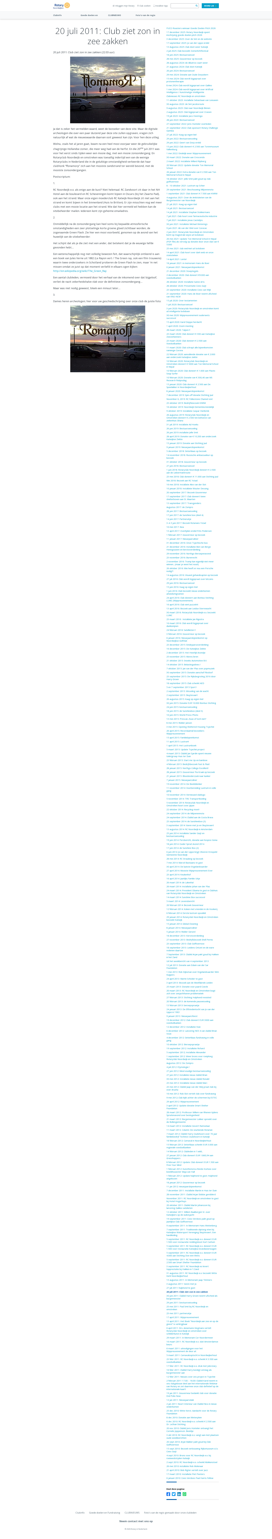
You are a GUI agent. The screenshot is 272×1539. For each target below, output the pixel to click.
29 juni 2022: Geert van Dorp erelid (183, 142)
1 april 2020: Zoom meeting (179, 326)
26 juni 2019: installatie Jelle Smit (182, 432)
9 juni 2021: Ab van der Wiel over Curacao (186, 228)
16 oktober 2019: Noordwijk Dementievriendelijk (190, 406)
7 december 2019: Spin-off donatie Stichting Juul (189, 395)
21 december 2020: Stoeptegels (182, 271)
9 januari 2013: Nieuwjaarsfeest (181, 1016)
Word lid (209, 5)
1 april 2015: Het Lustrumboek (181, 745)
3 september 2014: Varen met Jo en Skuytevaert (190, 825)
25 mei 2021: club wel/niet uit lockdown (185, 248)
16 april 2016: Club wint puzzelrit (182, 604)
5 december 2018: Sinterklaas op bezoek (186, 451)
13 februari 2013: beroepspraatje (182, 1005)
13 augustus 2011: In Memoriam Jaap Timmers (189, 1279)
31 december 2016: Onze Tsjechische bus (187, 542)
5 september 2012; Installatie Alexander (186, 1052)
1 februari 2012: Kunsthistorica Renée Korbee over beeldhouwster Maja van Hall (191, 1170)
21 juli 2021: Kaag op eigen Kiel (181, 204)
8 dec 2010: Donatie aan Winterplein (184, 1417)
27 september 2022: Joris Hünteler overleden (188, 123)
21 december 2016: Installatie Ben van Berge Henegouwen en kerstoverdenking (188, 548)
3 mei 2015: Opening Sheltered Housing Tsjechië (190, 726)
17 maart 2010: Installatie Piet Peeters (185, 1474)
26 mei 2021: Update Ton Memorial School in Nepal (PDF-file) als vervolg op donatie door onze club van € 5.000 (192, 241)
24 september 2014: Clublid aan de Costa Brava (189, 817)
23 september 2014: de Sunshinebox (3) (186, 821)
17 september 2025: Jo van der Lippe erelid (187, 42)
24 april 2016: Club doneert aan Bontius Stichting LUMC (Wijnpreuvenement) (190, 599)
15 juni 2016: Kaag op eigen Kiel (182, 587)
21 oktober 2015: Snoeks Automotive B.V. (186, 660)
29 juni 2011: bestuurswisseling (181, 1302)
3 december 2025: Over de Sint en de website (189, 39)
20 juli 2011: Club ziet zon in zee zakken (187, 1291)
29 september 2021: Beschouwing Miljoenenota (189, 189)
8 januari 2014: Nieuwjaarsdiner (181, 927)
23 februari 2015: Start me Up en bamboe (186, 760)
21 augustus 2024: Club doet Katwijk (184, 66)
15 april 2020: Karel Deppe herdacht (184, 322)
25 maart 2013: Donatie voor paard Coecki (187, 986)
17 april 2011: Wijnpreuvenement (182, 1317)
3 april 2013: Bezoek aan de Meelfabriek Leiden (189, 982)
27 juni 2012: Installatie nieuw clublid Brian (186, 1075)
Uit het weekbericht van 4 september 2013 (187, 961)
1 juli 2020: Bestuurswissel (179, 304)
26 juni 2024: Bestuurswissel (180, 70)
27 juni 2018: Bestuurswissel (180, 465)
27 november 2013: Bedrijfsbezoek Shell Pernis (189, 939)
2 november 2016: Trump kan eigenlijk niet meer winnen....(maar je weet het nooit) (190, 563)
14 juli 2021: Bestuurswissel (180, 208)
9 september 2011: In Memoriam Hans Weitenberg (191, 1225)
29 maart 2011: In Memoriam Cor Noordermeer (189, 1337)
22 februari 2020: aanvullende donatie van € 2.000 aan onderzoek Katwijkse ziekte (190, 355)
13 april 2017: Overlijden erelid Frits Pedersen (189, 530)
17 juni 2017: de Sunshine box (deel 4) (184, 515)
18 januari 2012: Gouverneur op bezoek (185, 1182)
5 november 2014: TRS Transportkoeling (186, 798)
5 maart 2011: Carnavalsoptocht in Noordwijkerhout (191, 1355)
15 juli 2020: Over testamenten (181, 300)
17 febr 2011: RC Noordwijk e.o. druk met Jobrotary (191, 1365)
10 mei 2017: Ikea (175, 527)
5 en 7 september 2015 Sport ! (181, 687)
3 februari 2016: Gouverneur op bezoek (185, 633)
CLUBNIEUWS (114, 15)
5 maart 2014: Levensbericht (180, 901)
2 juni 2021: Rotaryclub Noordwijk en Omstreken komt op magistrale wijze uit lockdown (190, 233)
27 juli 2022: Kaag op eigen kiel (181, 134)
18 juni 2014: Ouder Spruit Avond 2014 (185, 844)
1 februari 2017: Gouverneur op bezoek (185, 534)
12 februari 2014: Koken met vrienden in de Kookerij (191, 909)
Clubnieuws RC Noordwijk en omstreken (185, 96)
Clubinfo (57, 15)
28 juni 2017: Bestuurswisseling (181, 511)
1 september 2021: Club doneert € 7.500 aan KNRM (191, 193)
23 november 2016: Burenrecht (181, 557)
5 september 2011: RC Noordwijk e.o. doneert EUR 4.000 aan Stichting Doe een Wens (191, 1254)
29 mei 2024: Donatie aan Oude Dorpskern (187, 74)
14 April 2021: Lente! (176, 259)
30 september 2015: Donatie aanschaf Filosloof (189, 672)
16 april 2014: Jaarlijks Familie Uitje (183, 878)
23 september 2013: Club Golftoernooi (185, 943)
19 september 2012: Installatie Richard (185, 1048)
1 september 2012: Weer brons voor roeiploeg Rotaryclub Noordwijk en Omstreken (189, 1057)
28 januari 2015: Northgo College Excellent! (187, 768)
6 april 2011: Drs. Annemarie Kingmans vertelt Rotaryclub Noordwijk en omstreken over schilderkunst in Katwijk (188, 1331)
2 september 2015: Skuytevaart (182, 695)
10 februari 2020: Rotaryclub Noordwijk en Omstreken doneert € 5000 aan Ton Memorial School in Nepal (192, 364)
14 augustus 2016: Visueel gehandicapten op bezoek (192, 575)
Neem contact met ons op (136, 1521)
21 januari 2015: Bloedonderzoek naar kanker (188, 776)
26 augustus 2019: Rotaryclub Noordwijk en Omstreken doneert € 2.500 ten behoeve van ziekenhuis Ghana (188, 417)
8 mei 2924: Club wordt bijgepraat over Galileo (189, 85)
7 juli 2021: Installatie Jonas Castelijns (184, 220)
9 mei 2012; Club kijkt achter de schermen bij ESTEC (191, 1097)
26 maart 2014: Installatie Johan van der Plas (188, 886)
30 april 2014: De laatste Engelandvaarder (187, 866)
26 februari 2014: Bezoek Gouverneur (184, 905)
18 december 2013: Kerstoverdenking (185, 935)
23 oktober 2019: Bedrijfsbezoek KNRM (186, 403)
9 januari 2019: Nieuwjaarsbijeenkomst (185, 447)
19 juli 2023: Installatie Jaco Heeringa (184, 115)
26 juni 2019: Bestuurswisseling (181, 428)
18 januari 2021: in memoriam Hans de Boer (187, 263)
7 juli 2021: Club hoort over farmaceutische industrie (191, 216)
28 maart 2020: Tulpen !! (178, 329)
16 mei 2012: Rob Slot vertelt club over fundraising (191, 1093)
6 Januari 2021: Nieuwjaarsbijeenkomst (185, 267)
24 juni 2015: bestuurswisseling (181, 707)
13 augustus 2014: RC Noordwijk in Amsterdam (189, 829)
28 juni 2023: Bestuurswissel (180, 119)
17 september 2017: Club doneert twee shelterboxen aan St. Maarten (186, 498)
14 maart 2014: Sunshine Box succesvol (185, 897)
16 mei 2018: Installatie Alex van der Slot (186, 484)
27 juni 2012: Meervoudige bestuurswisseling (188, 1071)
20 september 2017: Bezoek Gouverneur (186, 492)
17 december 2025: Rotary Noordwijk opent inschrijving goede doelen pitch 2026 (188, 33)
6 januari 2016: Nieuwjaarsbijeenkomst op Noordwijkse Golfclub (186, 639)
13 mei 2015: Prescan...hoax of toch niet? (186, 718)
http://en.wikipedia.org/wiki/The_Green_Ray (80, 271)
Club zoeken (145, 5)
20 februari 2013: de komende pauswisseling (188, 1001)
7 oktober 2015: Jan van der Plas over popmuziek (190, 668)
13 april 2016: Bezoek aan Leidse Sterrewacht (188, 608)
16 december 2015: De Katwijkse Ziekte (186, 648)
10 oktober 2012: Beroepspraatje (183, 1044)
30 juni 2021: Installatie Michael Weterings (187, 224)
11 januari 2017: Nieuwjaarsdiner (182, 538)
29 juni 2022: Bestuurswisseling (181, 138)
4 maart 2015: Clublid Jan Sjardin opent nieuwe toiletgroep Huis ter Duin (188, 755)
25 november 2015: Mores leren (182, 656)
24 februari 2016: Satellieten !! (181, 630)
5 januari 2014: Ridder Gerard (180, 931)
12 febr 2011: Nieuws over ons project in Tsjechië (190, 1376)
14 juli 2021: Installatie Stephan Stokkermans (188, 212)
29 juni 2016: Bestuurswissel (180, 583)
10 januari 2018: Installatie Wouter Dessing (187, 488)
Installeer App (161, 5)
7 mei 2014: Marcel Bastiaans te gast (184, 862)
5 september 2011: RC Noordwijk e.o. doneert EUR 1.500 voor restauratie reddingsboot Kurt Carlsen (191, 1240)
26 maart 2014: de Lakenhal (180, 882)
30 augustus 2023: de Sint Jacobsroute (185, 104)
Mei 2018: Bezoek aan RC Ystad (181, 480)
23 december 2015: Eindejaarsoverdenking (187, 644)
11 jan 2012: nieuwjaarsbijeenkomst (184, 1186)
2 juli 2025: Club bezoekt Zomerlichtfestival (187, 50)
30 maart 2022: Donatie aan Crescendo (185, 157)
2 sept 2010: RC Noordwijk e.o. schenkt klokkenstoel (191, 1462)
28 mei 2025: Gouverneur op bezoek (184, 58)
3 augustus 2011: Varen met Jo (181, 1283)
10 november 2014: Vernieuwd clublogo (185, 794)
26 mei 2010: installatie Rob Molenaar (184, 1466)
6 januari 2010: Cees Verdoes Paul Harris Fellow (189, 1478)
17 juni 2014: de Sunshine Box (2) (182, 847)
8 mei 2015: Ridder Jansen (179, 722)
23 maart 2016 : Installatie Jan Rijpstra (185, 619)
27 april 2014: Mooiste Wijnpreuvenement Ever (189, 870)
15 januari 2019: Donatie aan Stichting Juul (186, 443)
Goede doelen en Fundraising (104, 1512)
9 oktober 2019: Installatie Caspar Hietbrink (187, 410)
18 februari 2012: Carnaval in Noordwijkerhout (188, 1140)
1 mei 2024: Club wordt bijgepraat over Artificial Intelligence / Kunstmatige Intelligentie (189, 91)
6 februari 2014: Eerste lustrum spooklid (186, 913)
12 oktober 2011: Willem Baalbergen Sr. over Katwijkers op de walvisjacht (188, 1213)
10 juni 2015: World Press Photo (182, 714)
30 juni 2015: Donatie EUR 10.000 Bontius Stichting (191, 703)
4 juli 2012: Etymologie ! (178, 1067)
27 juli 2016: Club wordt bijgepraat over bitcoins (189, 579)
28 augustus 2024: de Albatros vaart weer (187, 62)
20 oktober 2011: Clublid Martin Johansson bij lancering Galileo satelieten (188, 1206)
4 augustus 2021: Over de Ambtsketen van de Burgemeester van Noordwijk (189, 199)
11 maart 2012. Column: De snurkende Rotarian (189, 1129)
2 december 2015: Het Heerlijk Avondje (185, 652)
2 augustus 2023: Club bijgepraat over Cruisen (189, 112)
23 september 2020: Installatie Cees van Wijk (188, 289)
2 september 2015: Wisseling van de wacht (187, 691)
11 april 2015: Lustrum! (177, 741)
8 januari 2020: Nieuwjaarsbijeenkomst (185, 391)
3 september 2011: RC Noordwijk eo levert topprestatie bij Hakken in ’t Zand (187, 1268)
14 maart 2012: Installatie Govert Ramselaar (188, 1125)
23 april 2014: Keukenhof (178, 874)
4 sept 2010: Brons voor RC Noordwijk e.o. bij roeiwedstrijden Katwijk (188, 1457)
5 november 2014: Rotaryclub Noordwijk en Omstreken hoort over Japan (187, 804)
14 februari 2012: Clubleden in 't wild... (184, 1151)
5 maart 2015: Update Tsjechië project (185, 749)
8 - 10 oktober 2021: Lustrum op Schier (185, 185)
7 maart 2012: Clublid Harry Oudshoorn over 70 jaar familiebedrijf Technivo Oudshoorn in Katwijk (191, 1135)
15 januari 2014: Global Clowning (182, 923)
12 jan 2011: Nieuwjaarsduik (180, 1399)
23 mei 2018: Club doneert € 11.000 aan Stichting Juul (192, 476)
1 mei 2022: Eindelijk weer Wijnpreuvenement (188, 153)
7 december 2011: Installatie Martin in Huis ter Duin (191, 1190)
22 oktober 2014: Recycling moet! (182, 809)
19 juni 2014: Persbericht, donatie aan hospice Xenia (191, 840)
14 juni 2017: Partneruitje (178, 519)
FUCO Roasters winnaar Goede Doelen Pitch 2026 (191, 28)
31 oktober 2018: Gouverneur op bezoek (186, 461)
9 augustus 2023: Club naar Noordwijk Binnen (188, 108)
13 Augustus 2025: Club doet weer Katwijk (187, 46)
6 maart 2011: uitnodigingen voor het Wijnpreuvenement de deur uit (184, 1350)
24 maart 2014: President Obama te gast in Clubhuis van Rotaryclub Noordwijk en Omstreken (192, 892)
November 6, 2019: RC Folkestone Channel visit (189, 399)
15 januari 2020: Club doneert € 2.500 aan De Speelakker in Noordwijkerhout (188, 386)
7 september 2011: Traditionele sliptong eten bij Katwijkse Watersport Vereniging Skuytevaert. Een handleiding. (191, 1232)
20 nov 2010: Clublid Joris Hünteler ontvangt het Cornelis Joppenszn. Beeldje (189, 1429)
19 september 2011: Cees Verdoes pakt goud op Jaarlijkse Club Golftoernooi (190, 1220)
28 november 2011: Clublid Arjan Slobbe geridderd (191, 1194)
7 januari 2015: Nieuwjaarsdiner (181, 780)
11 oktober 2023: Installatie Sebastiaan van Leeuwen (192, 100)
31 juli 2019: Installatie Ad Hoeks (182, 424)
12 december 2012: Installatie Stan (183, 1026)
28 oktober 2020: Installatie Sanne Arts (185, 281)
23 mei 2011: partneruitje (178, 1313)
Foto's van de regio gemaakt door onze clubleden (170, 1512)
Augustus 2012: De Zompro (179, 1063)
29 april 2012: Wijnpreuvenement (182, 1101)
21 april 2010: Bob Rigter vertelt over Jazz (187, 1470)
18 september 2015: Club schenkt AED (185, 683)
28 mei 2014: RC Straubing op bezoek (184, 858)
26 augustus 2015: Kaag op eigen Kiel (184, 699)
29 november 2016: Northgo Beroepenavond (188, 553)
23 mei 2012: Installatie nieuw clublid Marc (186, 1082)
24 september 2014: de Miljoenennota (185, 813)
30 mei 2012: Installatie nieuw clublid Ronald (187, 1078)
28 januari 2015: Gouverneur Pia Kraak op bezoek (190, 772)
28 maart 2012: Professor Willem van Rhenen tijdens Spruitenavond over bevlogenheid (192, 1114)
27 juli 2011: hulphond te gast (180, 1287)
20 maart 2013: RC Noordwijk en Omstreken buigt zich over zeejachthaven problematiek (190, 992)
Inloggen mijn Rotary (124, 5)
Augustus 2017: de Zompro (179, 507)
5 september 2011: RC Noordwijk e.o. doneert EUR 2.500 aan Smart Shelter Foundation (191, 1261)
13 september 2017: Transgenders (183, 503)
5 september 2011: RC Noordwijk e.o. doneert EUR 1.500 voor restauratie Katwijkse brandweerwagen (191, 1247)
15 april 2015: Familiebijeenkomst (182, 737)
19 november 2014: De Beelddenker (184, 784)
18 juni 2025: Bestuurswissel (180, 54)
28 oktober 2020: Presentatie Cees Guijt (186, 285)
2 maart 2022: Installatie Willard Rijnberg (186, 161)
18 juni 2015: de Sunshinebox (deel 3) (184, 710)
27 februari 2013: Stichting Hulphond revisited (188, 997)
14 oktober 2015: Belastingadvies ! (183, 664)
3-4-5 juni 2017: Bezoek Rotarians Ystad (186, 523)
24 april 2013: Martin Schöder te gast (184, 978)
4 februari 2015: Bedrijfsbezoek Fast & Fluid (187, 764)
